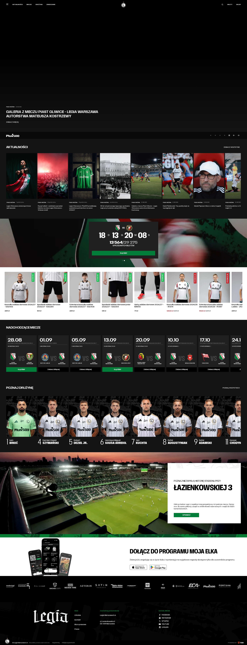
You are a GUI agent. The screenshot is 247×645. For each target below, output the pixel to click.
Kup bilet (123, 252)
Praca (76, 629)
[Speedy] (216, 586)
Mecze (29, 4)
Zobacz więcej (12, 122)
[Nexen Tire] (31, 586)
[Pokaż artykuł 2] (215, 135)
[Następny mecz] (241, 353)
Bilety (229, 4)
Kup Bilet (21, 369)
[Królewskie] (201, 586)
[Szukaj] (222, 4)
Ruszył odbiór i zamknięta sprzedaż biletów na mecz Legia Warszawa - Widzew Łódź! (52, 114)
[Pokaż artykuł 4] (224, 135)
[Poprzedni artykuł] (234, 135)
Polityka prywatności (68, 642)
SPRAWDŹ (186, 515)
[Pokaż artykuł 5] (229, 135)
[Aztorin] (46, 586)
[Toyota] (108, 586)
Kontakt (77, 620)
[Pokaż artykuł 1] (210, 135)
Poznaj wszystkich (231, 388)
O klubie (77, 615)
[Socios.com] (15, 586)
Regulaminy (56, 642)
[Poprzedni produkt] (5, 292)
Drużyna (39, 4)
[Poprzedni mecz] (6, 353)
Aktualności (17, 4)
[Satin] (62, 586)
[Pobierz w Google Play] (158, 567)
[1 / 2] (122, 260)
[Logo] (123, 4)
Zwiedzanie (50, 4)
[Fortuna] (185, 586)
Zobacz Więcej (53, 369)
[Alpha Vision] (77, 586)
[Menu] (7, 4)
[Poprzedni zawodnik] (6, 418)
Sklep (238, 4)
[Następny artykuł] (238, 135)
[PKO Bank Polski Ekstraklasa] (139, 586)
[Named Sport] (93, 586)
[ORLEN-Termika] (123, 586)
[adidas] (231, 586)
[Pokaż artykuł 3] (220, 135)
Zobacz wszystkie (232, 147)
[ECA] (154, 586)
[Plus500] (170, 586)
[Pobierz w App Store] (138, 567)
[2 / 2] (124, 260)
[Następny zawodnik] (241, 418)
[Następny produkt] (242, 292)
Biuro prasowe (80, 625)
